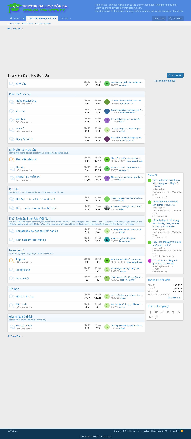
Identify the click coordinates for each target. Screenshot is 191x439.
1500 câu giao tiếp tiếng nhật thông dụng (129, 277)
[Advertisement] (95, 52)
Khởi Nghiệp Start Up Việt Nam (30, 218)
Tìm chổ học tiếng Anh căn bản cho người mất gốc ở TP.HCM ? (138, 158)
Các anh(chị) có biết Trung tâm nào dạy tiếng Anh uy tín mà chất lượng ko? (165, 223)
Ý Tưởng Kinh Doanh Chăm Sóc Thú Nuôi (129, 229)
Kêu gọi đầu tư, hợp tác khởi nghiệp (37, 231)
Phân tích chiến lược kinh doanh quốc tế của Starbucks (135, 206)
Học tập (20, 167)
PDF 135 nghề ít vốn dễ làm (123, 238)
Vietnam (14, 430)
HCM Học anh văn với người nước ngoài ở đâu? (132, 259)
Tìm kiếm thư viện (43, 23)
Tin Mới (64, 18)
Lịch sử (20, 128)
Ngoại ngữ (16, 250)
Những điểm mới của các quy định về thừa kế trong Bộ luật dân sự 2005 (143, 177)
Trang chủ (174, 430)
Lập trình (21, 304)
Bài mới (152, 175)
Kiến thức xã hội (20, 94)
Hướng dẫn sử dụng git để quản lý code (129, 304)
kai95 (121, 209)
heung (121, 200)
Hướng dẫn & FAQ (159, 430)
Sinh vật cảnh (24, 325)
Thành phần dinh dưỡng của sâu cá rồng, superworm (134, 325)
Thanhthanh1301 (126, 140)
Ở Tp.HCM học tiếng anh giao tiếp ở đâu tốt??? (164, 262)
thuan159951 (175, 297)
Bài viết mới (27, 23)
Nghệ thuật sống (26, 100)
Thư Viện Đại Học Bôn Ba (42, 18)
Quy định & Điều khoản (124, 430)
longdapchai (124, 241)
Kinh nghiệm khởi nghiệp (31, 239)
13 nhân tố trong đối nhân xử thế (126, 100)
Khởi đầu (21, 83)
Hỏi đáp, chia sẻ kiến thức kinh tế (35, 199)
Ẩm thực (21, 111)
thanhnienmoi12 (127, 112)
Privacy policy (143, 430)
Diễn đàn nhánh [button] (23, 103)
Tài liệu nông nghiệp (164, 80)
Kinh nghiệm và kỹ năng (163, 256)
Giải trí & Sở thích (21, 317)
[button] (70, 18)
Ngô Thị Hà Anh (127, 279)
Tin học (14, 289)
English (20, 259)
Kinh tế (14, 189)
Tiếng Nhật (22, 278)
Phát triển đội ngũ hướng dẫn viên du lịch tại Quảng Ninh (136, 137)
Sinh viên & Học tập (22, 150)
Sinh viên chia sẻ (26, 159)
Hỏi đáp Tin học (25, 296)
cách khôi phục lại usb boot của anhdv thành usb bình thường (138, 295)
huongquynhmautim (136, 161)
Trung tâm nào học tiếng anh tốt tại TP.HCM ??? (165, 203)
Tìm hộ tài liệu (13, 23)
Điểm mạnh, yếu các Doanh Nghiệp (37, 208)
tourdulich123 (126, 103)
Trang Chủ (18, 18)
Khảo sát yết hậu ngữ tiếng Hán (125, 268)
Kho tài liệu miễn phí (28, 176)
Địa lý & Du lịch (24, 139)
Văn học (21, 119)
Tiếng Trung (23, 269)
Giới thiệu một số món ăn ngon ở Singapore (130, 110)
